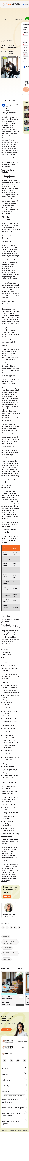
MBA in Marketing (9, 176)
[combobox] (25, 55)
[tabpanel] (12, 988)
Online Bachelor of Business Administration (11, 1115)
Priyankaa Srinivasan (11, 52)
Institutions (6, 1074)
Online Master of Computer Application (14, 1108)
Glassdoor (10, 616)
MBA (4, 58)
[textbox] (25, 63)
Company (5, 1068)
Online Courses (7, 1080)
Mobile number (25, 51)
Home (2, 19)
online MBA (11, 467)
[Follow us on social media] (3, 927)
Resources (5, 1092)
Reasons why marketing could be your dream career (9, 164)
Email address (25, 42)
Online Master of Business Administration (10, 1101)
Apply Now (6, 1029)
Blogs (8, 19)
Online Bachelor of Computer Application (11, 1123)
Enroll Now (7, 896)
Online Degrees (7, 1086)
